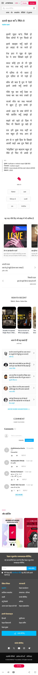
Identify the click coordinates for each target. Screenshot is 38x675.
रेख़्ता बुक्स (5, 627)
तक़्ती (3, 597)
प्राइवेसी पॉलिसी (10, 656)
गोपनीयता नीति (16, 573)
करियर (21, 601)
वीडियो (23, 12)
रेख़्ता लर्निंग (22, 623)
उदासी (25, 199)
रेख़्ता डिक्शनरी (6, 623)
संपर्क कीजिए (23, 597)
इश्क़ (25, 192)
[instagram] (24, 648)
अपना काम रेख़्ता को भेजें (9, 606)
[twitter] (14, 648)
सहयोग (4, 588)
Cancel (21, 440)
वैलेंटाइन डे (13, 199)
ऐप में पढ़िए (19, 666)
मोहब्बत (13, 192)
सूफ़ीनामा (22, 618)
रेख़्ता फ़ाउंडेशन (23, 588)
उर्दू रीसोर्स (5, 601)
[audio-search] (34, 8)
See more (19, 494)
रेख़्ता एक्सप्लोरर (24, 606)
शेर (12, 12)
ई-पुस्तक (29, 12)
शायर (7, 12)
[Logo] (9, 3)
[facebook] (9, 648)
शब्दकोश (17, 12)
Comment (29, 440)
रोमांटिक (23, 206)
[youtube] (19, 648)
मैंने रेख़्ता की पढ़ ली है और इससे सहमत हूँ (18, 574)
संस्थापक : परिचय (24, 592)
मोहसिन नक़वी (6, 24)
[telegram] (29, 648)
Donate (24, 3)
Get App (32, 3)
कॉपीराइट (29, 656)
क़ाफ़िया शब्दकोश (7, 592)
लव (12, 206)
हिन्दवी (4, 618)
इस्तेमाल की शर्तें (20, 656)
